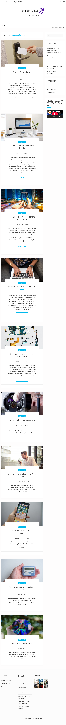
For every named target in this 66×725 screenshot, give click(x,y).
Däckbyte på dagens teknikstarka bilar (22, 355)
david (26, 79)
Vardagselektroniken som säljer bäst (22, 475)
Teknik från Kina (51, 89)
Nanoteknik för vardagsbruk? (22, 420)
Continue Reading (23, 102)
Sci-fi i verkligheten (52, 86)
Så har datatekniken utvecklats (22, 286)
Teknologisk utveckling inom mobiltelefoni (22, 218)
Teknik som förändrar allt (22, 643)
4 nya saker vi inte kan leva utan (22, 531)
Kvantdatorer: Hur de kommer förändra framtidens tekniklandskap (54, 50)
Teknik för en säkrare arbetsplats (22, 73)
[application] (55, 114)
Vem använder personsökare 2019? (22, 588)
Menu (3, 25)
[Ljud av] (59, 117)
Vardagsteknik (22, 68)
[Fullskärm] (61, 117)
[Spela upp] (49, 117)
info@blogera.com (8, 1)
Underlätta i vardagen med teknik (22, 146)
